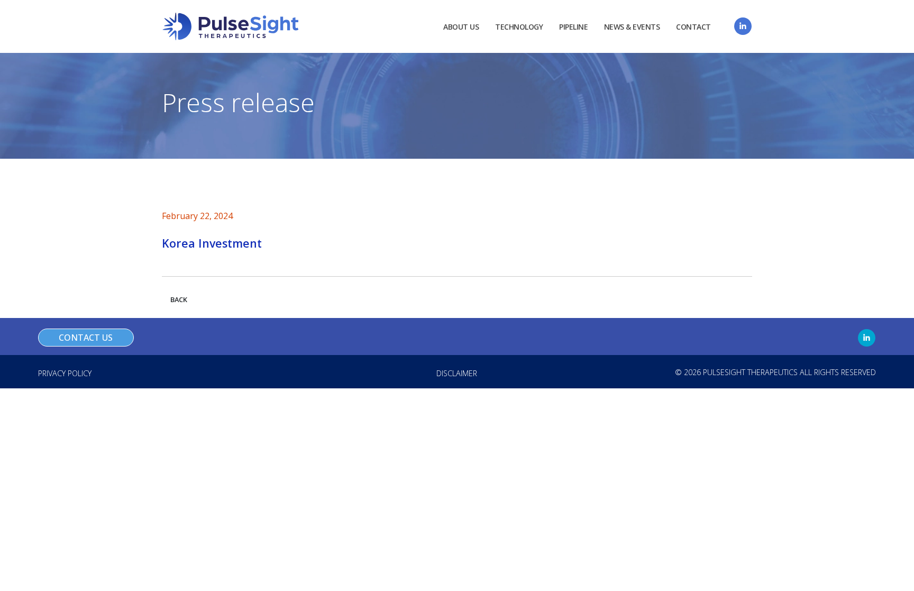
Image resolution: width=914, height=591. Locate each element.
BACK (178, 299)
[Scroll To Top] (895, 579)
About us (461, 27)
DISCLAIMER (456, 373)
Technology (519, 27)
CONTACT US (86, 337)
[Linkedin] (743, 26)
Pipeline (573, 27)
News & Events (632, 27)
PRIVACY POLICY (65, 373)
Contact (693, 27)
